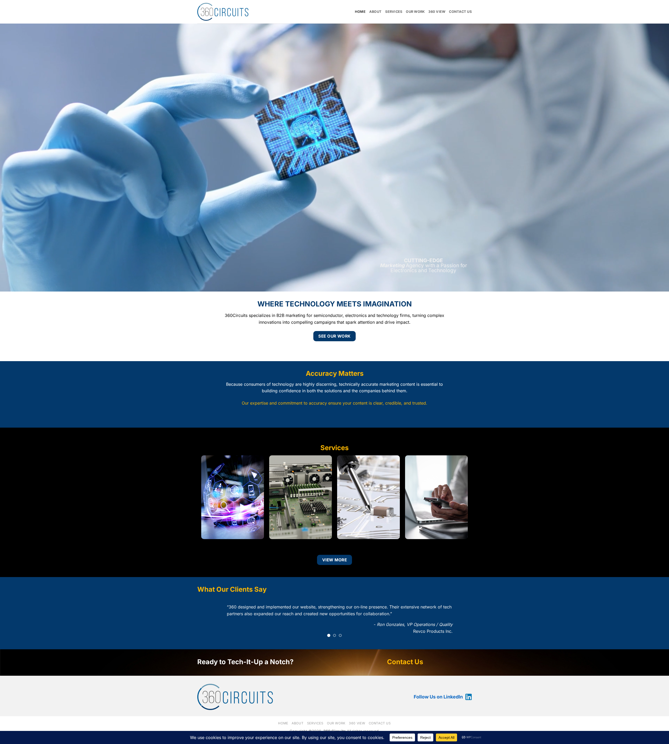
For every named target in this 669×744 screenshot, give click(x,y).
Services (393, 12)
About (375, 12)
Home (360, 12)
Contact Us (460, 12)
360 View (436, 12)
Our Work (415, 12)
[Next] (649, 620)
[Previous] (20, 620)
